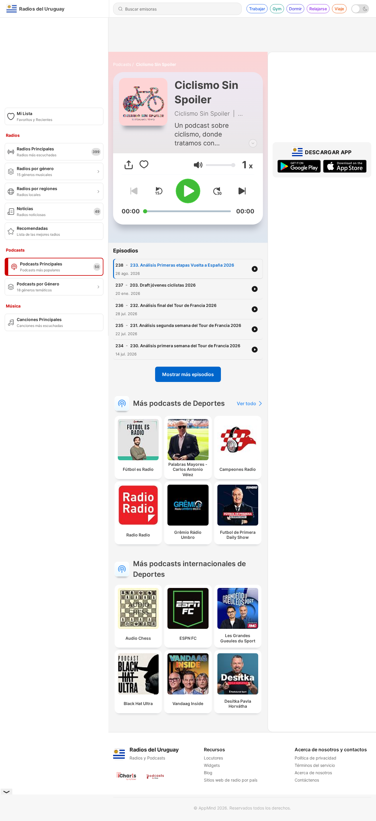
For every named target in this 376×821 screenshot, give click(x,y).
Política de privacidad (315, 757)
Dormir (295, 8)
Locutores (213, 757)
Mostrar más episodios (188, 374)
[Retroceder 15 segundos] (158, 191)
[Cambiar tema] (360, 8)
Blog (208, 772)
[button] (198, 165)
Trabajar (257, 8)
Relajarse (318, 8)
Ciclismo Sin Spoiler (156, 64)
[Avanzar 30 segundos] (217, 191)
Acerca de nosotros (313, 772)
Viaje (339, 8)
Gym (277, 8)
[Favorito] (143, 164)
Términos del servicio (315, 765)
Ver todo (246, 403)
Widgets (212, 765)
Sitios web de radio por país (230, 779)
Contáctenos (307, 779)
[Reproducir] (188, 191)
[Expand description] (253, 143)
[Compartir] (128, 164)
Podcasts (122, 64)
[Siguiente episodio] (240, 191)
